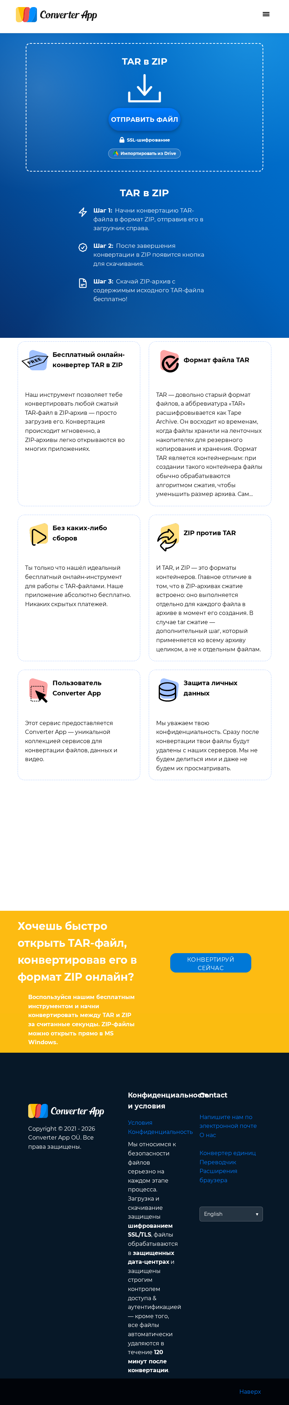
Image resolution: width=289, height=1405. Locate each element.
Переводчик (217, 1162)
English (213, 1214)
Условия (140, 1122)
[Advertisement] (144, 854)
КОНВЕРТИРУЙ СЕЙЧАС (210, 963)
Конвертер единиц (227, 1153)
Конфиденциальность (160, 1132)
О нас (207, 1135)
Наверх (250, 1391)
